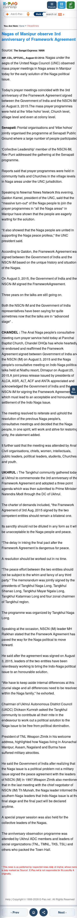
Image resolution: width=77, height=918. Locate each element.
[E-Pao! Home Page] (10, 5)
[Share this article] (43, 912)
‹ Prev (15, 912)
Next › (62, 912)
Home (21, 25)
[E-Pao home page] (33, 912)
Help (8, 899)
